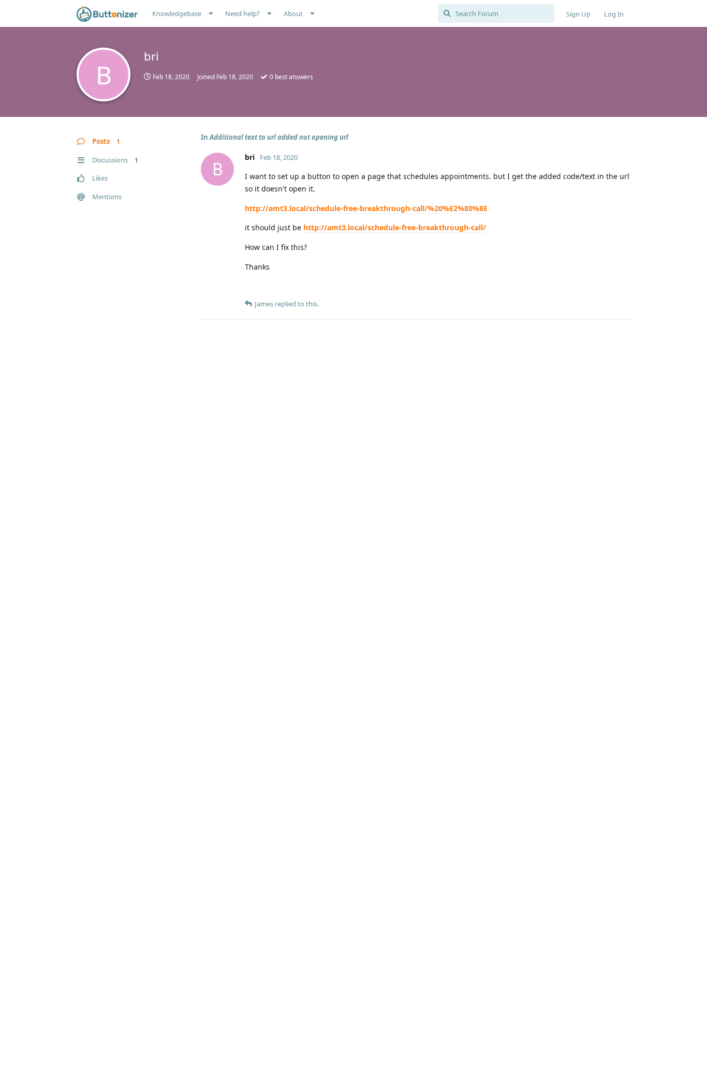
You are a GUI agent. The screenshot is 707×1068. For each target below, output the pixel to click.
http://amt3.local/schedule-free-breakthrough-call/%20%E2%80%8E (366, 208)
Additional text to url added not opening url (279, 137)
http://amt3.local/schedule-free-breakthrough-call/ (394, 227)
